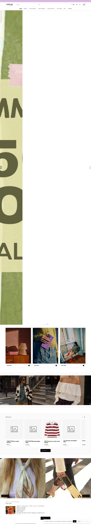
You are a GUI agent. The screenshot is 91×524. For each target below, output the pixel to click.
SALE (65, 8)
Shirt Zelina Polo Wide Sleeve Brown (52, 442)
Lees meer (18, 514)
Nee (79, 521)
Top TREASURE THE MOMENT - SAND (70, 441)
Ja (74, 521)
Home (20, 8)
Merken (70, 8)
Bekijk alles (44, 518)
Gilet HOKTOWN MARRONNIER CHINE (32, 442)
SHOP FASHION (32, 8)
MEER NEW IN (44, 450)
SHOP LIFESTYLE (50, 8)
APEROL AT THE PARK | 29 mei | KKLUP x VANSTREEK (30, 506)
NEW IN (25, 8)
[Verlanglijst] (79, 4)
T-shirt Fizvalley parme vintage (12, 442)
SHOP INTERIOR (41, 8)
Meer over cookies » (85, 521)
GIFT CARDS (59, 8)
